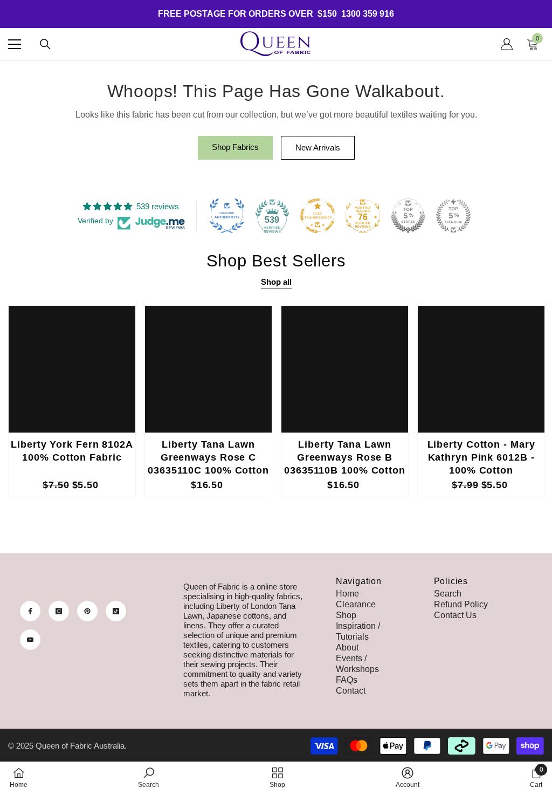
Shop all (276, 281)
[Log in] (507, 44)
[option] (72, 402)
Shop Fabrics (235, 147)
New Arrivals (317, 147)
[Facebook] (30, 611)
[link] (148, 778)
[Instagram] (59, 611)
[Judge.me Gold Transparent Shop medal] (317, 215)
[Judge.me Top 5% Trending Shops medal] (453, 215)
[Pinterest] (87, 611)
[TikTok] (116, 611)
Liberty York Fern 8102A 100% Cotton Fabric (72, 451)
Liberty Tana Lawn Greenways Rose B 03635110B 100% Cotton (344, 457)
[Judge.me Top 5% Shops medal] (408, 215)
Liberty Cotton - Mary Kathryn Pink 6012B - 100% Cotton (481, 457)
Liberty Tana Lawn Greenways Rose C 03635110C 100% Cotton (208, 457)
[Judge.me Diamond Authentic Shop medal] (227, 215)
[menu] (14, 44)
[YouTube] (30, 639)
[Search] (45, 44)
